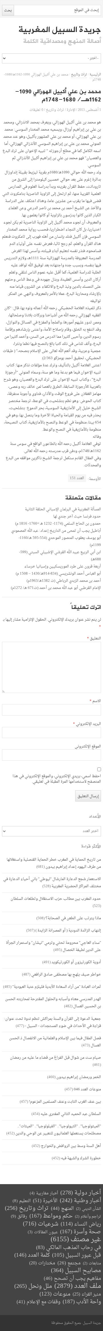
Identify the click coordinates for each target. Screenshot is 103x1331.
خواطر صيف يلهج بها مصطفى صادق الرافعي (66, 974)
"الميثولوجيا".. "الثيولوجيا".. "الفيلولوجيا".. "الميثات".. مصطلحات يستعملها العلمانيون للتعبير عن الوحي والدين (58, 1130)
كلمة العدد (32, 1255)
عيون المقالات (43, 1232)
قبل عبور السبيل (76, 1255)
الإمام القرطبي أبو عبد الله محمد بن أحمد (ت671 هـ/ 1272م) (56, 587)
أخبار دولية (80, 1193)
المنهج (62, 1208)
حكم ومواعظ (51, 1216)
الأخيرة (45, 1200)
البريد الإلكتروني (87, 724)
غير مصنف (76, 1239)
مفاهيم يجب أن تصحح (72, 1278)
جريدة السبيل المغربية (59, 29)
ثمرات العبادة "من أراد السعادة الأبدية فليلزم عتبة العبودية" (56, 986)
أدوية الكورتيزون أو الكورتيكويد (76, 962)
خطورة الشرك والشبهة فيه (81, 1158)
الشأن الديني (88, 1208)
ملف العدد (77, 1286)
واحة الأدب (82, 1302)
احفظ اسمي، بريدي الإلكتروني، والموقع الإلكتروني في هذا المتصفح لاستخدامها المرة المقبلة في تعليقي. (57, 779)
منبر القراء (87, 1294)
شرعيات (40, 1224)
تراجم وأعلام (88, 1216)
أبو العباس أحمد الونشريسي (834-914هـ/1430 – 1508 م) (58, 573)
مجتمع (69, 1263)
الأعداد (95, 816)
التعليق (94, 638)
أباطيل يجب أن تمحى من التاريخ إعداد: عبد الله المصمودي (56, 530)
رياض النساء (81, 1224)
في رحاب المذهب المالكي (68, 1247)
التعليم (22, 1201)
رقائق (19, 1216)
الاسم (95, 701)
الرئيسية (95, 75)
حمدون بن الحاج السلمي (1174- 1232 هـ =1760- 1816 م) (58, 523)
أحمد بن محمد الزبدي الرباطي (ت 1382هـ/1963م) (64, 580)
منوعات (54, 1294)
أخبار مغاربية (44, 1193)
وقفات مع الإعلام (38, 1302)
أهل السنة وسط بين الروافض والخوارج (71, 1146)
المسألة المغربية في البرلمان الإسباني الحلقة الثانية (63, 509)
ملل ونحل (33, 1286)
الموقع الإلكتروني (88, 747)
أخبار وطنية (80, 1200)
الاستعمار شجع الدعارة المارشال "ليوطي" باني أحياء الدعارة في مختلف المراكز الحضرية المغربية (52, 883)
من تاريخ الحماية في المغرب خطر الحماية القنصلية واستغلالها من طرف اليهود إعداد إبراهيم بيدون (54, 863)
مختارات (42, 1263)
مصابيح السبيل (76, 1270)
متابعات (92, 1263)
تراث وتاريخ (79, 75)
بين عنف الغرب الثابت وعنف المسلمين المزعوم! (65, 1101)
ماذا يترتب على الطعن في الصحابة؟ (73, 918)
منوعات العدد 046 (87, 1089)
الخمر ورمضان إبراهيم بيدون (78, 1077)
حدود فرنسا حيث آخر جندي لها (77, 516)
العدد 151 (77, 478)
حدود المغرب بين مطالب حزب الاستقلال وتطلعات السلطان (56, 898)
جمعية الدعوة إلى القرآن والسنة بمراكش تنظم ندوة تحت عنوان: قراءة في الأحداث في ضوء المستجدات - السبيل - (52, 1022)
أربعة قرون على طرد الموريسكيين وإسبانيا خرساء (62, 566)
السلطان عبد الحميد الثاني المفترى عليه (71, 1114)
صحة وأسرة (80, 1232)
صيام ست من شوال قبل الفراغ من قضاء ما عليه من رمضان (55, 1057)
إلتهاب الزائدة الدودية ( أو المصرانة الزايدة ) (68, 930)
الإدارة (71, 110)
